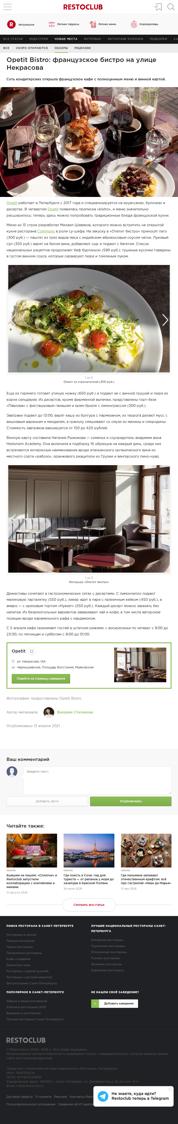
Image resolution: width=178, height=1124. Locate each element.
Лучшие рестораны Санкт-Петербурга (35, 1019)
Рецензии (82, 48)
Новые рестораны (20, 947)
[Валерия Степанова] (48, 712)
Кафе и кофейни (18, 959)
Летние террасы (68, 24)
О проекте (43, 1097)
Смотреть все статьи (89, 905)
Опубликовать (131, 801)
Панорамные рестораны (24, 953)
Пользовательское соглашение (31, 1104)
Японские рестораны (106, 964)
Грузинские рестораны (108, 946)
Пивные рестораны (21, 941)
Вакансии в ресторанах (24, 1013)
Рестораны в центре (21, 935)
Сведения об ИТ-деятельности (81, 1104)
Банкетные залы (18, 965)
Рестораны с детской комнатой (29, 977)
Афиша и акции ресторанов (27, 1001)
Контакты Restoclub (85, 1097)
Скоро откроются (32, 48)
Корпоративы (149, 24)
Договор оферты (20, 1097)
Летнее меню (107, 24)
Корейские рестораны (107, 970)
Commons (46, 231)
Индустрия (38, 39)
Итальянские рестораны (109, 952)
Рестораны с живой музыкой (27, 971)
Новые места (66, 39)
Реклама (60, 1097)
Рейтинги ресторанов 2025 (26, 1007)
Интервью (92, 39)
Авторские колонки (125, 39)
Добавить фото (47, 801)
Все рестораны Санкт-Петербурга (32, 983)
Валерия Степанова (75, 712)
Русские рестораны (105, 958)
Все (6, 48)
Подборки (158, 39)
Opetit (12, 203)
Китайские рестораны (107, 940)
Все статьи (13, 39)
